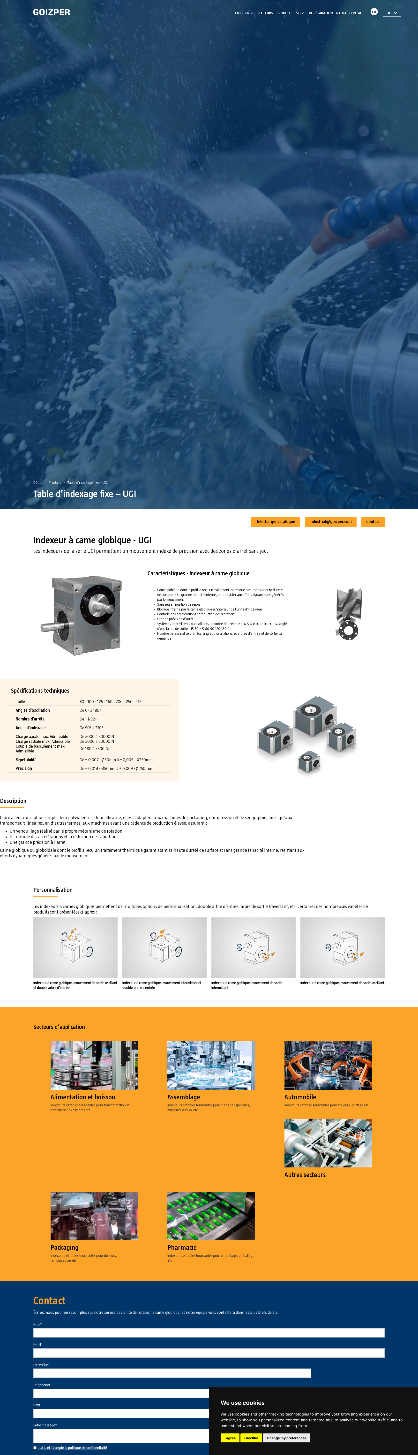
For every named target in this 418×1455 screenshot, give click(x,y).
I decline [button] (251, 1438)
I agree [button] (230, 1438)
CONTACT (356, 13)
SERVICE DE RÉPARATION (314, 13)
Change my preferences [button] (286, 1438)
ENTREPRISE (244, 13)
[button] (265, 12)
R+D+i (341, 13)
